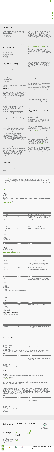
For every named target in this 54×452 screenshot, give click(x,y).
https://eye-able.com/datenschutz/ (8, 293)
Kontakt (35, 446)
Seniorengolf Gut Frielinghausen (32, 431)
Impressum (49, 446)
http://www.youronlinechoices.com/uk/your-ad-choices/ (36, 46)
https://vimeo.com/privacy (6, 378)
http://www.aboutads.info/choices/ (39, 45)
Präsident (29, 432)
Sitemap (39, 446)
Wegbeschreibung (18, 432)
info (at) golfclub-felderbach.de (7, 39)
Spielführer (29, 433)
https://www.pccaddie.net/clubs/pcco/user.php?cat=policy (11, 252)
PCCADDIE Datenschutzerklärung (40, 130)
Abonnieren (17, 440)
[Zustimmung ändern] (3, 449)
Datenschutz (43, 446)
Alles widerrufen (6, 189)
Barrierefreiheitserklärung (45, 447)
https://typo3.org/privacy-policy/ (7, 202)
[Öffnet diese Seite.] (49, 428)
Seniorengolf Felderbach (31, 430)
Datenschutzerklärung (42, 143)
